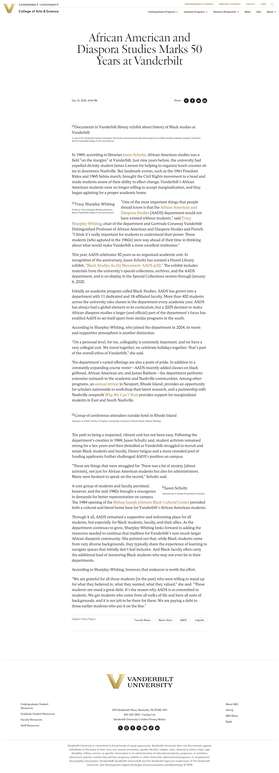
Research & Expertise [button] (224, 12)
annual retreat (107, 384)
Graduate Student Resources (38, 714)
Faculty (250, 4)
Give (258, 12)
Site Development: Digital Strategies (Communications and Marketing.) (141, 765)
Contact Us (148, 715)
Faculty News (142, 620)
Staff (264, 4)
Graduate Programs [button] (194, 12)
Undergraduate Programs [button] (161, 12)
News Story (165, 620)
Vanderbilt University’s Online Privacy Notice (140, 719)
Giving (229, 710)
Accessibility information (83, 761)
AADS (183, 620)
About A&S (232, 704)
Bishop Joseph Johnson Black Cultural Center (151, 502)
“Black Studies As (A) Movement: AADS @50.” (124, 265)
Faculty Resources (31, 720)
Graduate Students (229, 4)
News (248, 12)
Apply (229, 722)
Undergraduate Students (199, 4)
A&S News (232, 716)
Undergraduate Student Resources (34, 706)
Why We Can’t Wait (121, 395)
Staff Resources (30, 725)
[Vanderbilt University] (139, 681)
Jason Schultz (134, 154)
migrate (199, 620)
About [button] (270, 12)
